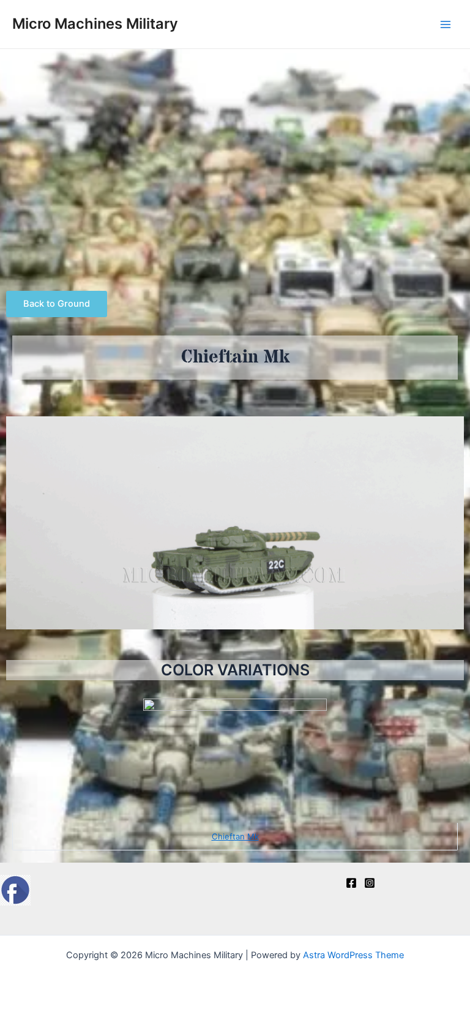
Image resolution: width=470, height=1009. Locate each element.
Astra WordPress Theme (353, 955)
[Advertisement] (235, 141)
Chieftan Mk (235, 836)
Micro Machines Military (95, 23)
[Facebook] (351, 882)
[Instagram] (369, 882)
